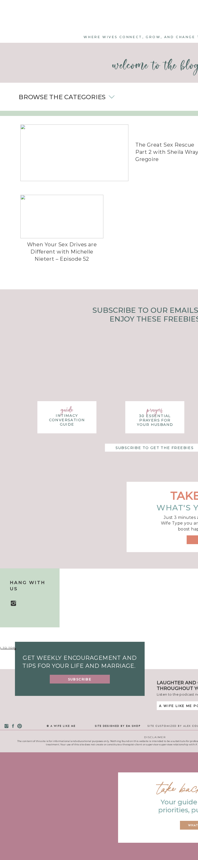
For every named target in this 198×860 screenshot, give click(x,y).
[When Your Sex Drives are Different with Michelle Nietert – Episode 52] (61, 216)
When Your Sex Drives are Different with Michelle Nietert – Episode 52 (62, 251)
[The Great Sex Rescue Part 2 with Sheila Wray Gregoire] (74, 152)
